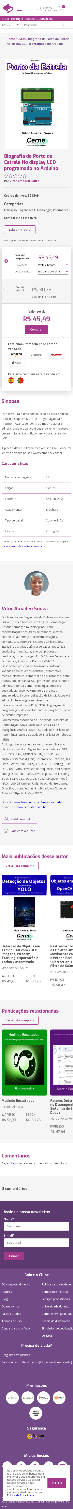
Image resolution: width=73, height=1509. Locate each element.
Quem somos (11, 1306)
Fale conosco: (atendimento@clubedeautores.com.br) (37, 1362)
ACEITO (57, 1483)
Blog (5, 1299)
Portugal (17, 19)
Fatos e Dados (11, 1314)
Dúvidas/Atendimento (16, 1284)
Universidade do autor (56, 1306)
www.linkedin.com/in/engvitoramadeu (38, 802)
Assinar (14, 1256)
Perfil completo (21, 819)
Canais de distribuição (56, 1321)
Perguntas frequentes (16, 1355)
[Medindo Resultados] (24, 1063)
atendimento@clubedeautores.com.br (25, 546)
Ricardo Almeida (12, 1107)
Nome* (9, 1219)
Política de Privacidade (20, 1495)
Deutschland (45, 19)
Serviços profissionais (56, 1299)
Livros (21, 39)
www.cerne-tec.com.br (31, 807)
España (30, 19)
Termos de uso (12, 1321)
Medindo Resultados (18, 1101)
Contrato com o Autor (16, 1328)
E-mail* (9, 1235)
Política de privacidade (56, 1284)
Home (10, 39)
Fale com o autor (23, 831)
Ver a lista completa (20, 866)
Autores (7, 1292)
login (14, 1163)
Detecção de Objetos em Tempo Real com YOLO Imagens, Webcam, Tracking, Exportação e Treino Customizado (21, 954)
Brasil (5, 19)
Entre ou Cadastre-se (50, 9)
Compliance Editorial (55, 1292)
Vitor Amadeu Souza (24, 181)
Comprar (36, 329)
